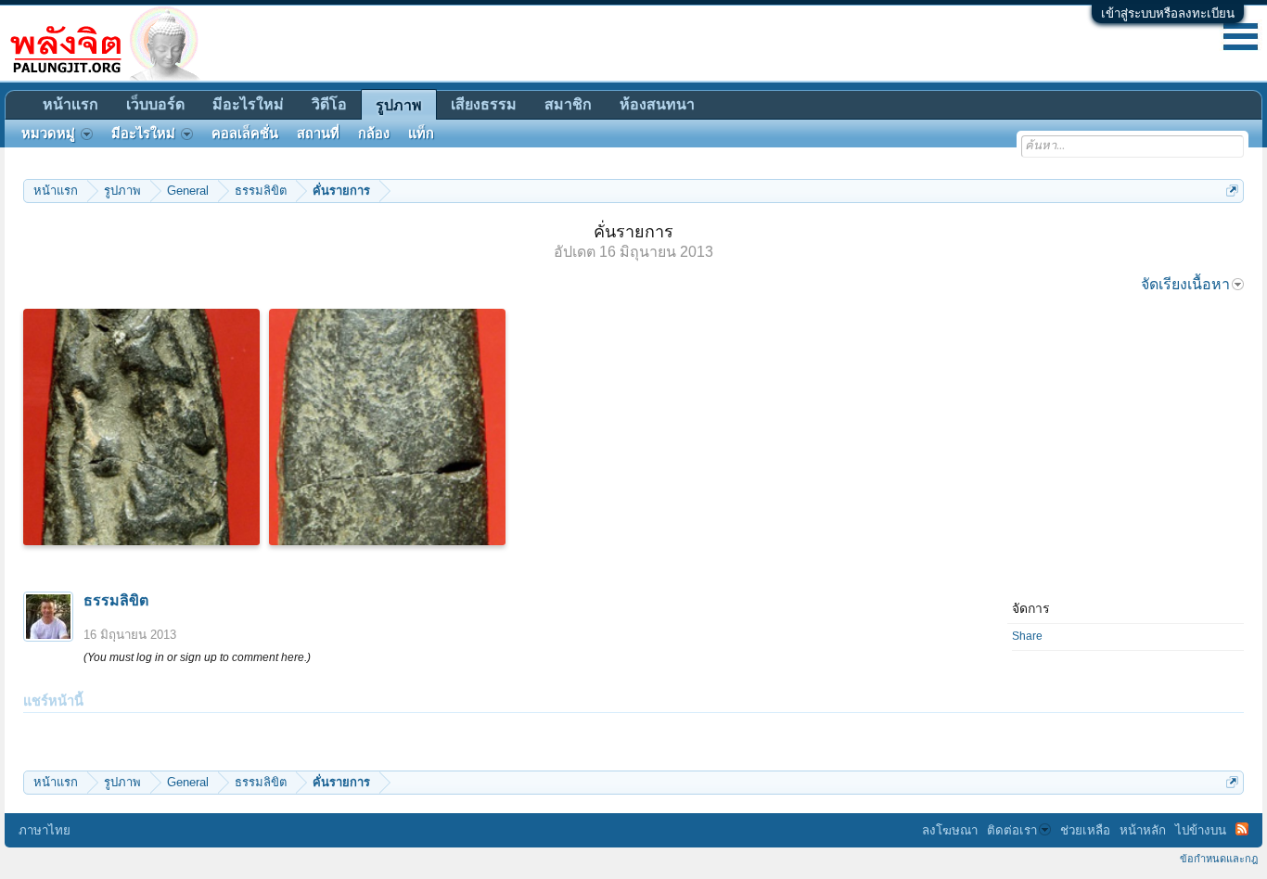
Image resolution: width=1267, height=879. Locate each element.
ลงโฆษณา (950, 830)
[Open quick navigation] (1232, 191)
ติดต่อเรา (1012, 830)
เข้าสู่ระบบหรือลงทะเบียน (1168, 13)
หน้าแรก (70, 104)
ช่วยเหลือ (1085, 830)
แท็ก (421, 133)
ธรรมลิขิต (115, 600)
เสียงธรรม (484, 104)
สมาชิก (568, 104)
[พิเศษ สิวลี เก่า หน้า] (141, 427)
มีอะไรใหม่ (248, 104)
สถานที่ (318, 133)
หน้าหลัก (1143, 830)
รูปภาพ (399, 105)
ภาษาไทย (44, 830)
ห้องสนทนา (657, 104)
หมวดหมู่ (48, 133)
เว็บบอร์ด (155, 104)
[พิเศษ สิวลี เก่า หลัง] (387, 427)
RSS (1241, 828)
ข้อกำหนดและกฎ (1219, 858)
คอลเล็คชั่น (244, 133)
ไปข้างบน (1200, 830)
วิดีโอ (329, 104)
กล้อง (374, 133)
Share (1027, 636)
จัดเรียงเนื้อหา (1185, 284)
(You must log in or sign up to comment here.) (197, 657)
